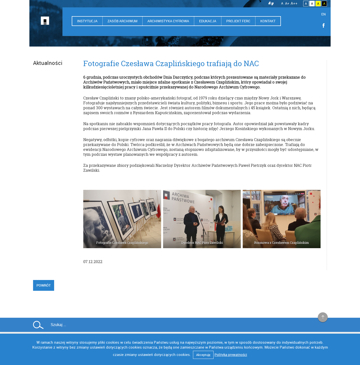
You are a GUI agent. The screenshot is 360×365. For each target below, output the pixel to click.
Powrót (43, 285)
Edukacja (207, 21)
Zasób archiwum (122, 21)
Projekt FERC (238, 21)
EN (323, 14)
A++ (294, 3)
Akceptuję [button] (203, 355)
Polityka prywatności (231, 354)
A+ (287, 3)
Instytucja (87, 21)
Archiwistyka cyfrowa (168, 21)
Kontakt (268, 21)
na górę (323, 317)
